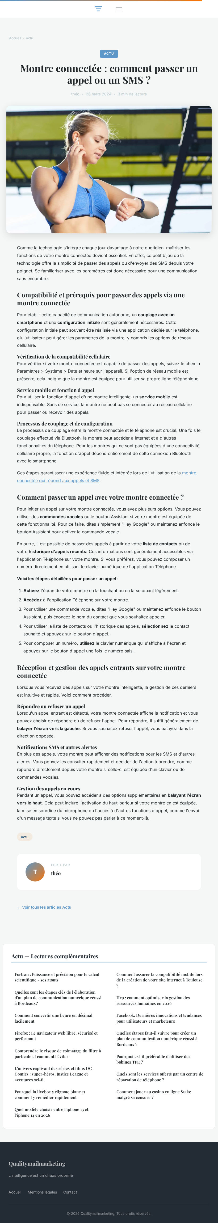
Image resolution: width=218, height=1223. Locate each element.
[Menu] (119, 9)
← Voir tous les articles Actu (44, 907)
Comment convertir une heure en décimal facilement (54, 1018)
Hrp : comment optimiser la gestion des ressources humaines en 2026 (153, 1000)
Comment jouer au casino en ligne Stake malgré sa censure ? (153, 1094)
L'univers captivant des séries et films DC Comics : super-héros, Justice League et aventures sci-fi (53, 1074)
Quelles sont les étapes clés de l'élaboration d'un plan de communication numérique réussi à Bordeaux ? (58, 997)
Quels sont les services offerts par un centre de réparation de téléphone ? (159, 1076)
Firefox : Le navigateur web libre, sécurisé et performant (56, 1035)
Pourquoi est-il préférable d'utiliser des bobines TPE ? (153, 1059)
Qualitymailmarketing (37, 1163)
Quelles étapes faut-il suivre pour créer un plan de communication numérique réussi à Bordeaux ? (157, 1038)
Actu (29, 38)
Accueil (15, 38)
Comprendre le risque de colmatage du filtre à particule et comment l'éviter (58, 1053)
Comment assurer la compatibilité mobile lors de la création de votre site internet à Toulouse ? (159, 980)
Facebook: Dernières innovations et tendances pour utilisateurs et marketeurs (159, 1018)
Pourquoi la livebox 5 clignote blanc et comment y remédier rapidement (50, 1094)
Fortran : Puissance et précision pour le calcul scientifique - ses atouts (57, 977)
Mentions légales (42, 1192)
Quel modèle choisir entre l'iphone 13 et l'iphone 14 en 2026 (51, 1112)
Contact (70, 1192)
